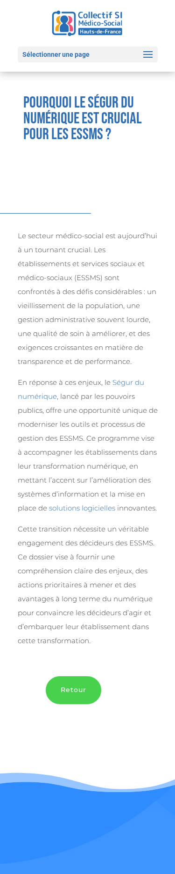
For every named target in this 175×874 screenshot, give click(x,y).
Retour (73, 690)
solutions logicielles (82, 508)
